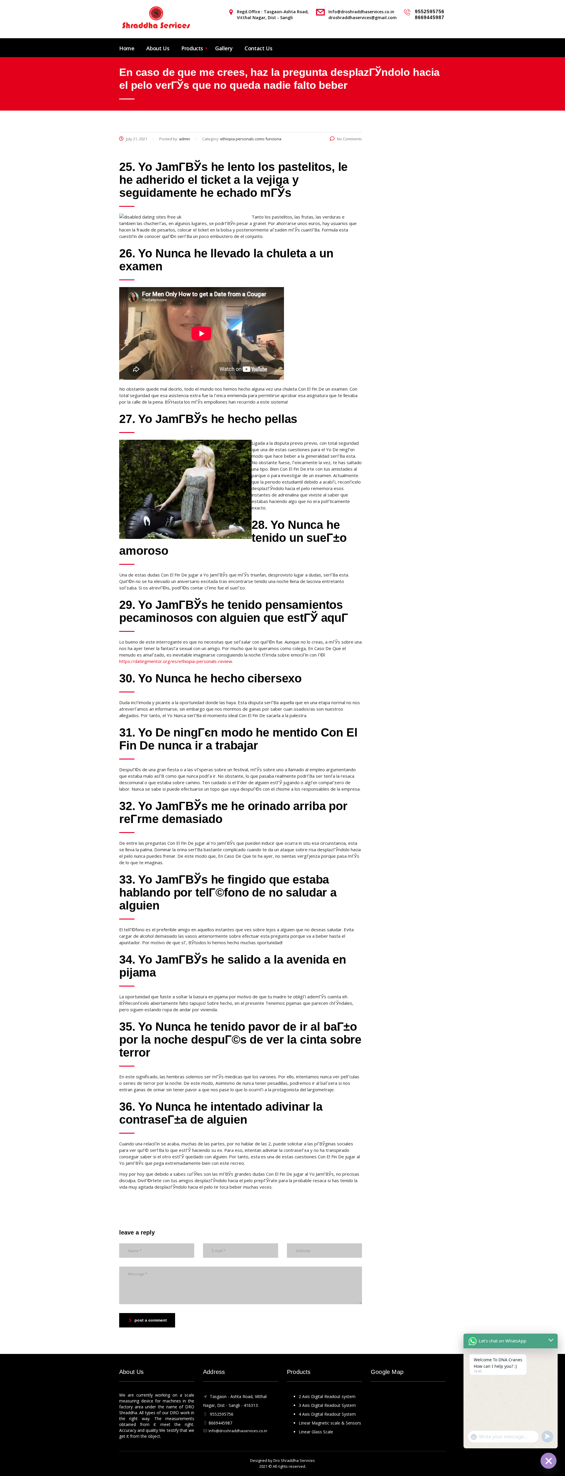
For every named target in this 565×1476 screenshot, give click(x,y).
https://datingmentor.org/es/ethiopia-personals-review (175, 661)
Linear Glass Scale (316, 1432)
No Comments (349, 138)
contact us (258, 48)
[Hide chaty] (548, 1461)
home (126, 48)
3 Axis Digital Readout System (327, 1405)
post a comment (150, 1320)
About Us (157, 48)
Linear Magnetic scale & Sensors (330, 1423)
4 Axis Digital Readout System (327, 1414)
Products (192, 48)
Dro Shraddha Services (294, 1460)
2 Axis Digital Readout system (327, 1396)
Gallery (223, 48)
